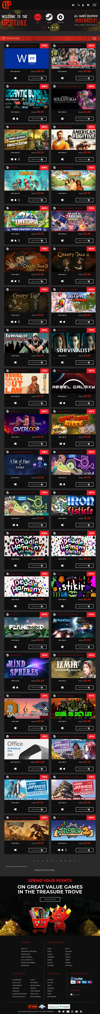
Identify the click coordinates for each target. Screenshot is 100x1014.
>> (80, 861)
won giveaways (35, 996)
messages (16, 988)
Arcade (49, 960)
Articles (50, 963)
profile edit (34, 994)
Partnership (25, 965)
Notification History (20, 994)
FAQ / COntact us (27, 960)
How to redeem (26, 957)
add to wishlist (26, 62)
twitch (49, 985)
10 (70, 861)
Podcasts (68, 951)
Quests (49, 954)
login (32, 980)
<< (20, 861)
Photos (67, 957)
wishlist (33, 988)
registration (17, 980)
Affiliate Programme (28, 963)
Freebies (68, 963)
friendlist (16, 991)
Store (49, 948)
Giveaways (50, 957)
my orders (34, 982)
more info (26, 56)
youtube (50, 982)
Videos (67, 954)
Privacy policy (26, 954)
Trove (49, 951)
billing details (35, 985)
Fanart (67, 960)
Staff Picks (68, 965)
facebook (50, 988)
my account (17, 982)
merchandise (51, 996)
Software (50, 965)
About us (24, 948)
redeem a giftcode (19, 996)
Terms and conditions (29, 951)
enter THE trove (50, 899)
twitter (49, 991)
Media (67, 948)
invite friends (35, 991)
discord (50, 980)
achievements (17, 985)
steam (49, 994)
